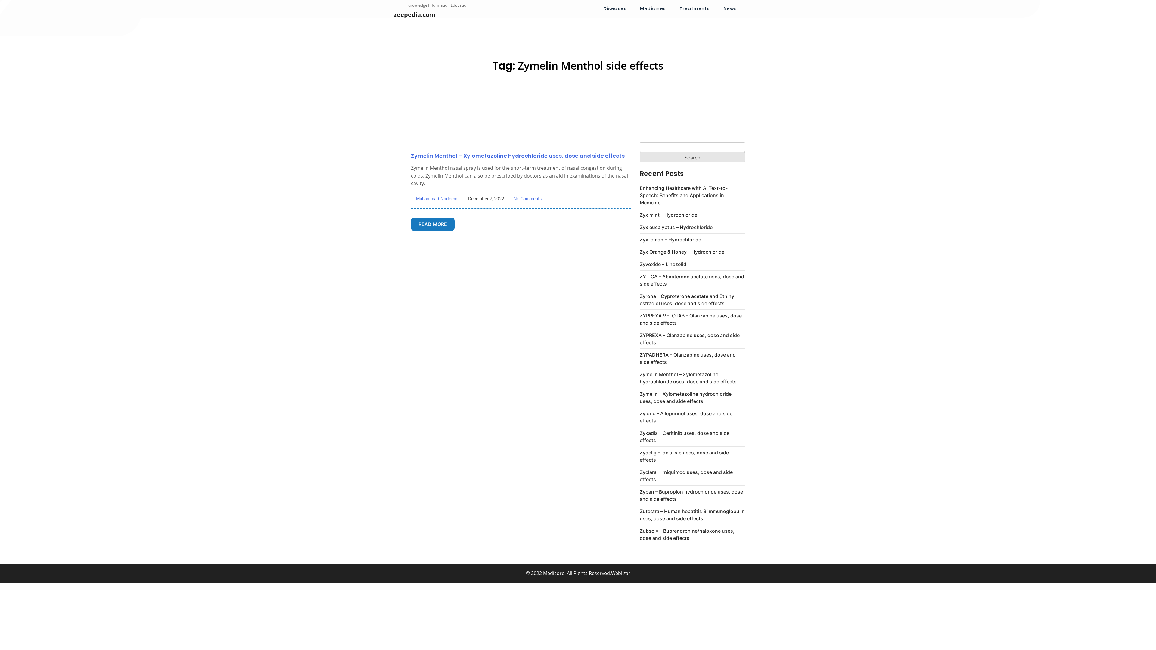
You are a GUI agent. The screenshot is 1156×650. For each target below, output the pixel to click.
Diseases (614, 8)
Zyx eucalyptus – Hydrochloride (676, 227)
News (730, 8)
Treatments (694, 8)
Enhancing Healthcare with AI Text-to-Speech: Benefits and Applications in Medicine (684, 195)
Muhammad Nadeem (436, 198)
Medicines (653, 8)
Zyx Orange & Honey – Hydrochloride (682, 252)
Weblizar (620, 573)
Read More (432, 224)
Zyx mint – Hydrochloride (668, 215)
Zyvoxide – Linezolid (663, 264)
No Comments (528, 198)
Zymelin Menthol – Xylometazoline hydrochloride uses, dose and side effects (518, 155)
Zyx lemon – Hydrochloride (670, 240)
